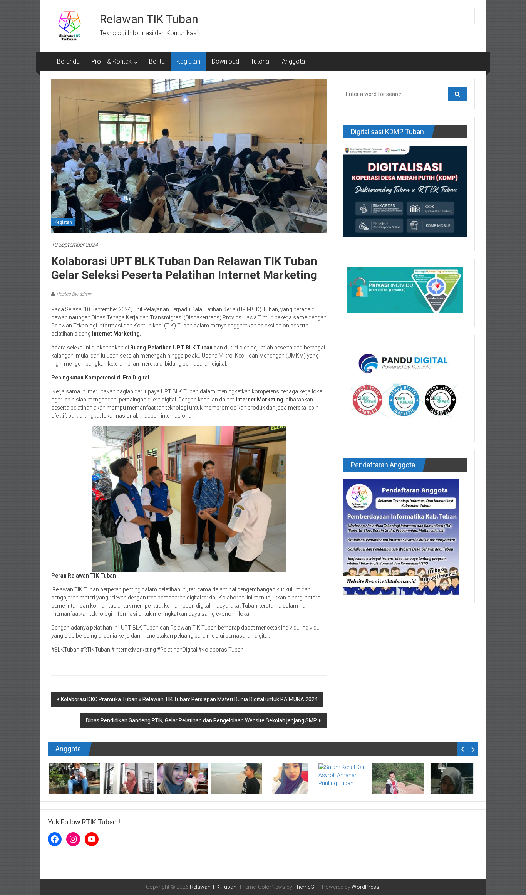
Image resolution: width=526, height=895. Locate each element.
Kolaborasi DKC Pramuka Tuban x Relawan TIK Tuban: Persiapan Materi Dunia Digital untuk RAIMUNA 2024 (189, 699)
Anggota (293, 61)
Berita (157, 61)
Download (225, 61)
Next (473, 749)
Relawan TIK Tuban (149, 19)
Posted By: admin (74, 294)
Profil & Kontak (111, 61)
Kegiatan (188, 61)
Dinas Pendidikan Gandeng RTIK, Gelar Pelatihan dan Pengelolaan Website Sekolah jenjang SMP (201, 720)
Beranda (68, 61)
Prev (462, 749)
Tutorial (260, 61)
